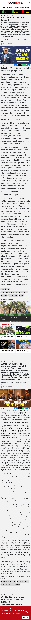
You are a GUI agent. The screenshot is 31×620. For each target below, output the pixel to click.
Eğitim (27, 8)
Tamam (25, 617)
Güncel (4, 8)
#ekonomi (4, 295)
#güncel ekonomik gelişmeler (10, 584)
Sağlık (22, 8)
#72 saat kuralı (13, 295)
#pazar (21, 295)
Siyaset (9, 8)
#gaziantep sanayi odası (8, 581)
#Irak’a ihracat (5, 289)
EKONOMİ (11, 15)
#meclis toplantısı (23, 581)
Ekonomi (16, 8)
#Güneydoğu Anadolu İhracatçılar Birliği (14, 292)
